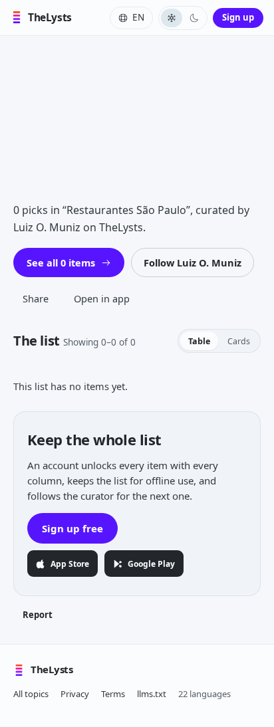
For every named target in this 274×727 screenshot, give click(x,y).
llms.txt (151, 694)
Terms (113, 694)
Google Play (151, 564)
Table (199, 341)
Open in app (102, 298)
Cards (238, 341)
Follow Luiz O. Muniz (192, 262)
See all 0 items (61, 262)
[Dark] (194, 18)
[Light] (171, 18)
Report (38, 615)
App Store (70, 564)
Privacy (75, 694)
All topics (31, 694)
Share (36, 298)
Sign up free (72, 528)
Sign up (238, 17)
